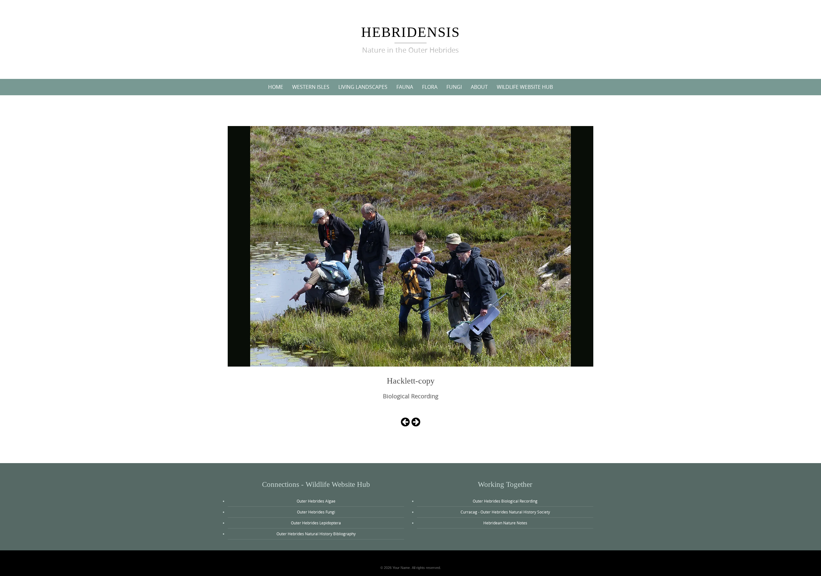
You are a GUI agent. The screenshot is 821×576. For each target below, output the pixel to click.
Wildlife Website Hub (525, 86)
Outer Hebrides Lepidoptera (316, 522)
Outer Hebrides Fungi (316, 511)
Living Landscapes (362, 86)
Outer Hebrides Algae (316, 501)
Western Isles (310, 86)
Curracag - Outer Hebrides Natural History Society (505, 511)
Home (275, 86)
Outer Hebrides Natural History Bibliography (316, 533)
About (479, 86)
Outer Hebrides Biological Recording (505, 501)
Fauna (404, 86)
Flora (429, 86)
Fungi (454, 86)
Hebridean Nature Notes (505, 522)
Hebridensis (410, 32)
